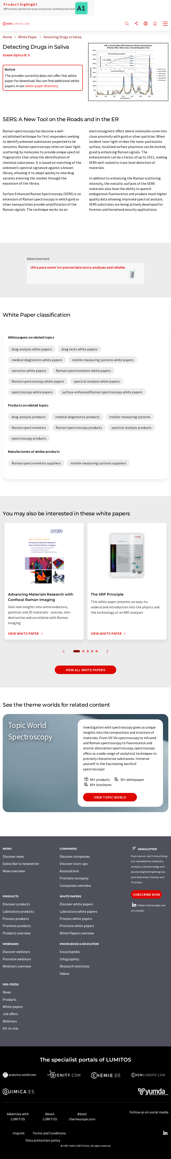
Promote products (17, 925)
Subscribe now (146, 894)
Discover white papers (76, 904)
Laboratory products (18, 911)
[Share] (136, 23)
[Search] (127, 23)
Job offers (10, 1013)
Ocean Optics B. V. (17, 55)
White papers (13, 1006)
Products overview (17, 933)
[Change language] (145, 23)
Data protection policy (43, 1140)
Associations (69, 871)
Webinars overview (17, 966)
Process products (16, 918)
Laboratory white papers (78, 911)
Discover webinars (16, 951)
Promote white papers (77, 925)
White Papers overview (77, 933)
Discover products (16, 904)
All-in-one (10, 1028)
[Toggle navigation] (165, 24)
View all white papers (85, 670)
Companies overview (75, 885)
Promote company (74, 878)
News (7, 992)
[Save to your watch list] (155, 24)
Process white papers (76, 918)
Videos (64, 973)
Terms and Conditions (49, 1133)
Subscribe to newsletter (21, 863)
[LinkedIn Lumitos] (165, 1133)
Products (9, 999)
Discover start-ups (74, 863)
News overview (14, 871)
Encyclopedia (70, 951)
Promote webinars (17, 959)
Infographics (69, 959)
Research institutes (75, 966)
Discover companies (75, 856)
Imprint (19, 1133)
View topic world (110, 797)
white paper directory (41, 86)
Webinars (10, 1021)
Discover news (13, 856)
